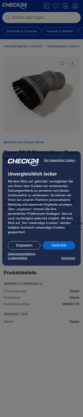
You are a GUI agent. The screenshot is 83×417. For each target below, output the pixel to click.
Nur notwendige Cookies (59, 160)
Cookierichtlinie (17, 258)
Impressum (68, 258)
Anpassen (24, 245)
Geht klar (59, 245)
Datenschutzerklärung (22, 254)
